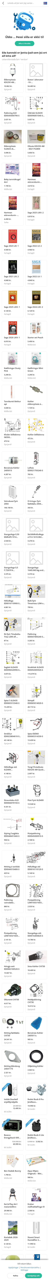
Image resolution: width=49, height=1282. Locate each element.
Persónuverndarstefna (29, 1267)
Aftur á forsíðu (25, 43)
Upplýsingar (13, 1267)
